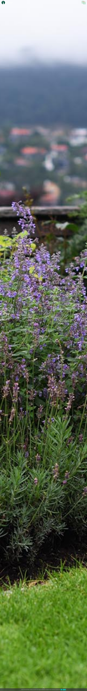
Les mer (64, 689)
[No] (85, 689)
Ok (61, 689)
